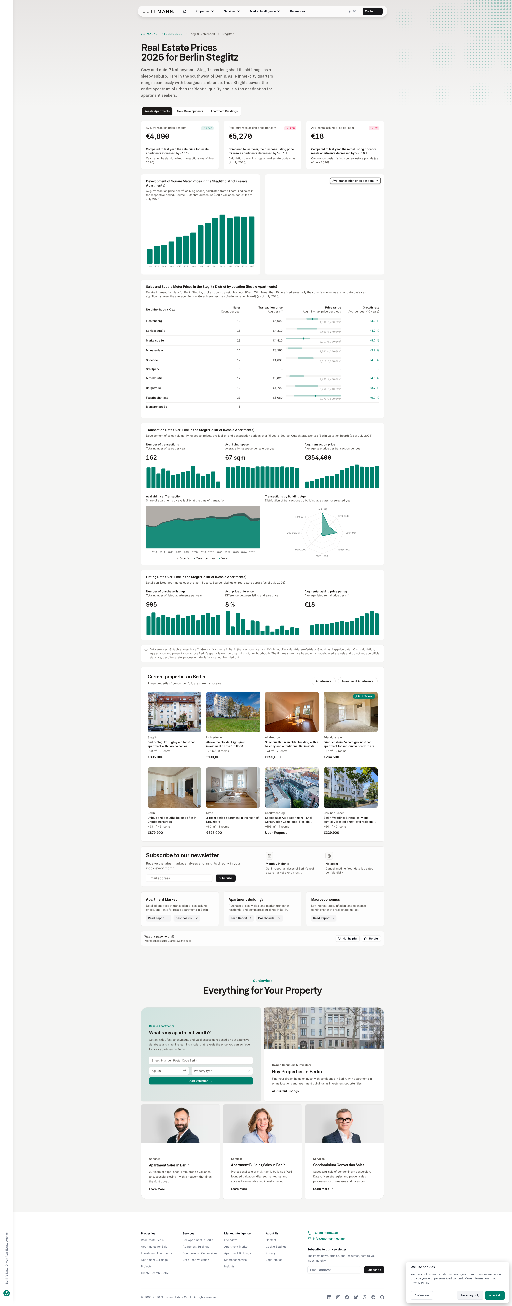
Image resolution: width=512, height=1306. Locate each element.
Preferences (422, 1295)
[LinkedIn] (329, 1297)
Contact (370, 11)
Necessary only (470, 1295)
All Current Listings (285, 1091)
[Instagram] (338, 1297)
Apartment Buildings (154, 1259)
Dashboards (184, 918)
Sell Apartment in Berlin (198, 1240)
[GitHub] (382, 1297)
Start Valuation (198, 1080)
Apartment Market (236, 1246)
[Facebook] (347, 1297)
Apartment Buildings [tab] (224, 111)
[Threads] (365, 1297)
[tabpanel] (262, 380)
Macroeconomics (235, 1259)
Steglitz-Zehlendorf (202, 34)
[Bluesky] (356, 1297)
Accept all (494, 1295)
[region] (324, 224)
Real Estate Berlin (152, 1240)
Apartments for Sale (154, 1246)
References (297, 11)
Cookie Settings (276, 1246)
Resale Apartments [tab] (157, 111)
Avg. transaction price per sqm (353, 180)
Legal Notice (274, 1259)
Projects (146, 1266)
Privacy (271, 1253)
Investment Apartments (357, 681)
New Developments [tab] (190, 111)
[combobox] (201, 1060)
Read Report (156, 918)
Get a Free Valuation (196, 1259)
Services (230, 11)
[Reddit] (373, 1297)
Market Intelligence (263, 11)
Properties (203, 11)
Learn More (157, 1189)
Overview (230, 1240)
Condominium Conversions (200, 1253)
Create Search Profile (155, 1273)
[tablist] (191, 111)
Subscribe (225, 878)
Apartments (323, 681)
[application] (200, 238)
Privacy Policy (420, 1283)
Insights (229, 1266)
